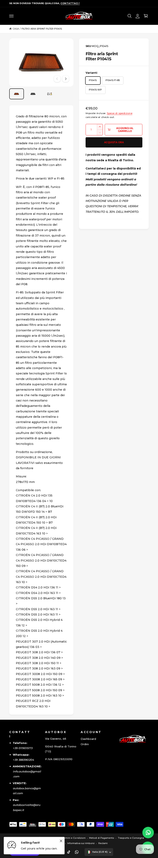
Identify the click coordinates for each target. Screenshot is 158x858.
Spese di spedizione (119, 113)
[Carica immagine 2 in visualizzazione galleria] (33, 93)
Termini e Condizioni (73, 838)
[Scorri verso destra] (65, 79)
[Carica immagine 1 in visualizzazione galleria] (16, 93)
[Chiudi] (61, 841)
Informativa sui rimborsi (81, 843)
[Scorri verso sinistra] (57, 79)
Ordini (85, 744)
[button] (11, 16)
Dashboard (88, 738)
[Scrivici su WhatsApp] (148, 832)
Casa (16, 28)
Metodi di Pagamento (101, 838)
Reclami (103, 843)
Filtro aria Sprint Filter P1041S (42, 28)
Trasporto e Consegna (131, 838)
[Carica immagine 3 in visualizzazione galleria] (49, 93)
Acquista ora (114, 142)
